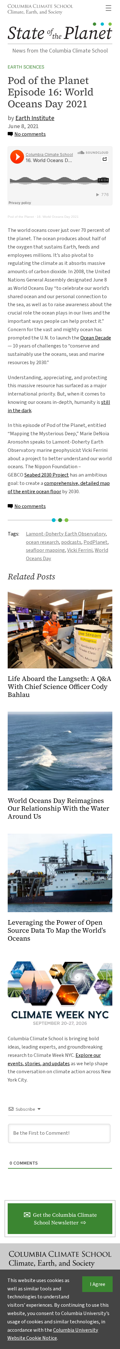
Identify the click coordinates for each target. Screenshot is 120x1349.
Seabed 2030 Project (46, 474)
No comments (30, 134)
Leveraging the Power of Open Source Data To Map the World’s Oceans (57, 931)
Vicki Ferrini (79, 550)
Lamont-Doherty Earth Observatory (66, 533)
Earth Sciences (26, 67)
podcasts (71, 542)
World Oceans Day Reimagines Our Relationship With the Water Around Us (58, 809)
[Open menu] (108, 8)
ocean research (42, 542)
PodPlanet (96, 542)
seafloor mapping (45, 550)
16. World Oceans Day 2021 (58, 216)
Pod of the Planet (21, 216)
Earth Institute (34, 118)
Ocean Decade (95, 337)
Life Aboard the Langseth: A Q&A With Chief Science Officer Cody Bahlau (59, 687)
